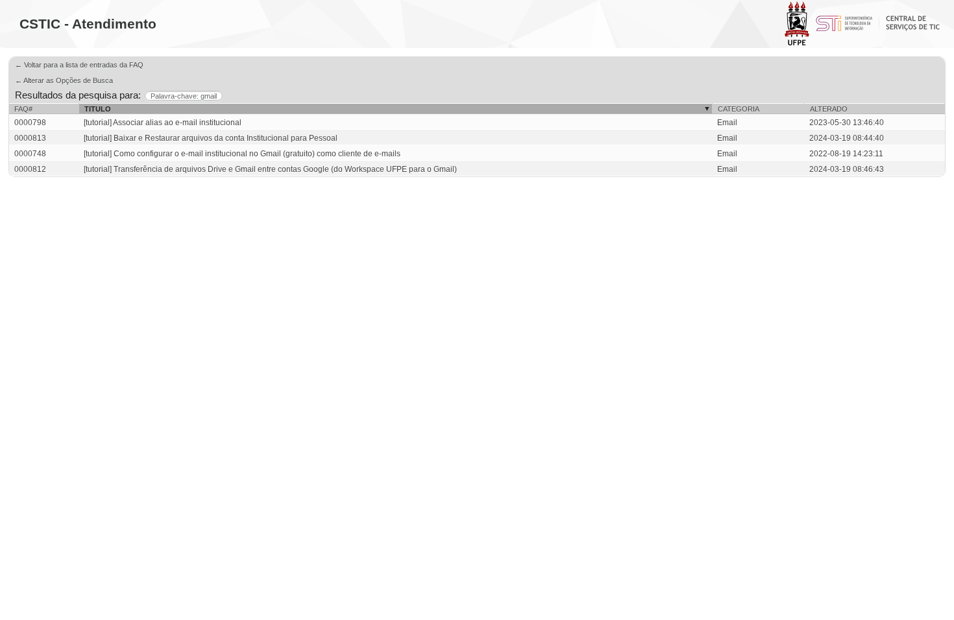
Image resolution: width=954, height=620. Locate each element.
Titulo (97, 109)
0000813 (30, 138)
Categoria (738, 109)
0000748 (30, 153)
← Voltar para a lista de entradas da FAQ (79, 65)
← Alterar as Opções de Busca (64, 80)
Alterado (829, 109)
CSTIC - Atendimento (87, 23)
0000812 (30, 169)
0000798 (30, 122)
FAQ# (23, 109)
